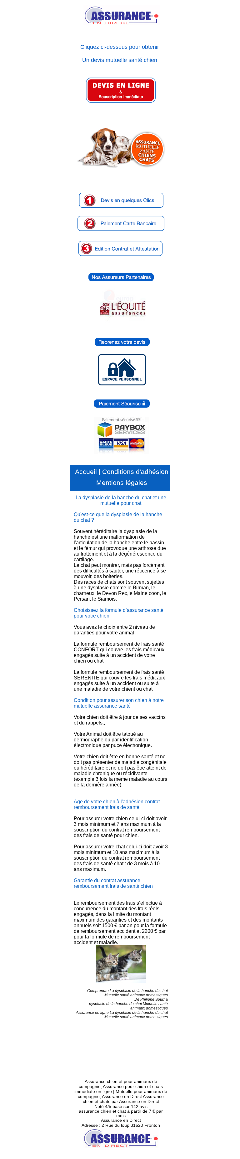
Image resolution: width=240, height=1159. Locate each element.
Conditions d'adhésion (135, 471)
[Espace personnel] (128, 384)
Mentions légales (121, 482)
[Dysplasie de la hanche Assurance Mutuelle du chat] (121, 964)
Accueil (86, 471)
